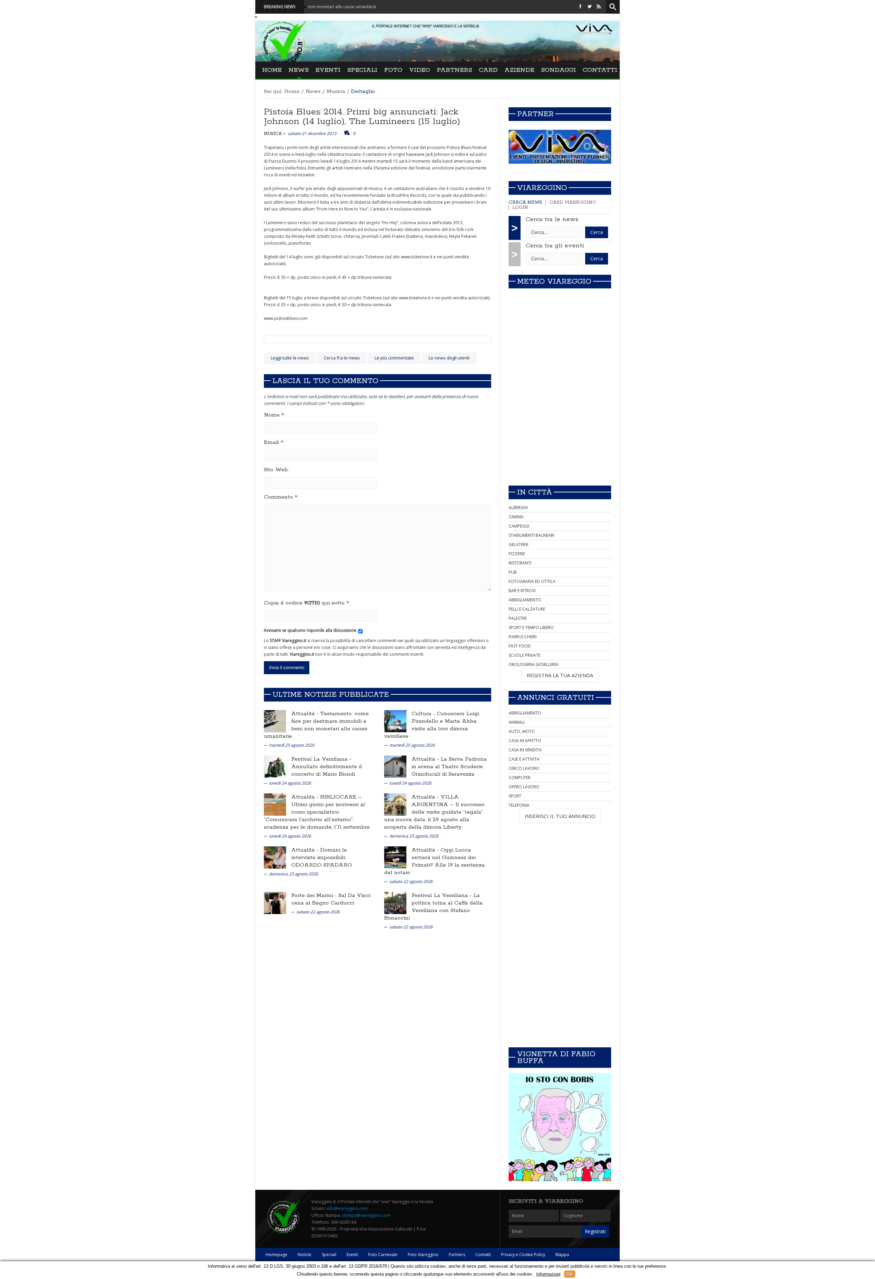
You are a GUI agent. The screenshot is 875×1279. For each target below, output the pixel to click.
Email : (274, 442)
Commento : (281, 497)
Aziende (519, 70)
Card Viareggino (572, 202)
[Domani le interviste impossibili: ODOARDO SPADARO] (275, 857)
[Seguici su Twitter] (590, 7)
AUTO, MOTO (522, 731)
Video (419, 70)
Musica (335, 91)
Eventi (327, 70)
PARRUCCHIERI (523, 637)
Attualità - (305, 713)
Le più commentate (394, 358)
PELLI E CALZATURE (527, 609)
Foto (393, 70)
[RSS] (599, 7)
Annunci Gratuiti (555, 698)
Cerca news (525, 202)
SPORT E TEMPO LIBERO (531, 627)
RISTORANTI (520, 563)
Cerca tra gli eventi (555, 245)
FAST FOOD (520, 646)
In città (534, 492)
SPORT (515, 796)
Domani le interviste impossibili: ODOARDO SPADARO (321, 857)
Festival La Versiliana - (321, 759)
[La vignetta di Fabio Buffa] (560, 1127)
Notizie (304, 1254)
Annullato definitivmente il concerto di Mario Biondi (326, 770)
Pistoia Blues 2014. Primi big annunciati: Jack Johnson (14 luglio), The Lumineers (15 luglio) (362, 116)
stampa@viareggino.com (366, 1215)
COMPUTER (519, 777)
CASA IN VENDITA (525, 750)
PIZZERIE (517, 554)
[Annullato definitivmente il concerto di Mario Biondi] (275, 766)
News (298, 70)
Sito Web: (276, 469)
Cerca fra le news (342, 358)
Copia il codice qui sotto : (307, 603)
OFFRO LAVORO (524, 787)
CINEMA (516, 517)
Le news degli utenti (449, 358)
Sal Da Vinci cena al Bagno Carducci (331, 899)
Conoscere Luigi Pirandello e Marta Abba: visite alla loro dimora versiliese (431, 725)
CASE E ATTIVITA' (524, 759)
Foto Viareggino (423, 1254)
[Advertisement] (560, 432)
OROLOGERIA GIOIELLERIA (533, 664)
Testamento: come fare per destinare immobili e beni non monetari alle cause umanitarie (316, 725)
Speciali (362, 70)
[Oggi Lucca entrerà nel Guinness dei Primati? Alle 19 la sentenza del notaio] (395, 857)
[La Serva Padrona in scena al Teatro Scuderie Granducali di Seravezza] (395, 766)
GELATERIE (518, 544)
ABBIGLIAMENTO (525, 600)
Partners (454, 70)
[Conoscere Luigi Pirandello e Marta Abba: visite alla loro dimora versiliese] (395, 721)
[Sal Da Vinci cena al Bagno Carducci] (275, 903)
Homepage (276, 1254)
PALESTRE (518, 618)
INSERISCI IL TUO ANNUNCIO (560, 816)
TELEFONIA (519, 805)
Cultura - (424, 713)
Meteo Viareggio (554, 281)
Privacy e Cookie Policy (523, 1254)
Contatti (600, 70)
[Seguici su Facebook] (580, 7)
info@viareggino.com (347, 1208)
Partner (535, 114)
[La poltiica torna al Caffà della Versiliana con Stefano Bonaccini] (395, 903)
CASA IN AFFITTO (525, 741)
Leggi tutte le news (290, 358)
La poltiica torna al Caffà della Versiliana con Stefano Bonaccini (433, 907)
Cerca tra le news (552, 219)
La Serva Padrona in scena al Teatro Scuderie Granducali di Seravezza (449, 767)
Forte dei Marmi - (314, 895)
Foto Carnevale (383, 1254)
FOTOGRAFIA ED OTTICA (532, 581)
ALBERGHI (518, 508)
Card (488, 70)
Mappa (562, 1254)
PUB (513, 572)
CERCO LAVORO (524, 768)
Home (272, 70)
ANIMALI (517, 722)
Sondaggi (558, 70)
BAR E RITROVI (522, 591)
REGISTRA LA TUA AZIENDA (560, 675)
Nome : (274, 415)
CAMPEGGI (519, 526)
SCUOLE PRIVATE (524, 655)
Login (520, 207)
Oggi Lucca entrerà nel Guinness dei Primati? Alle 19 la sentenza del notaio (434, 861)
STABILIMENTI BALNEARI (531, 535)
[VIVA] (560, 146)
